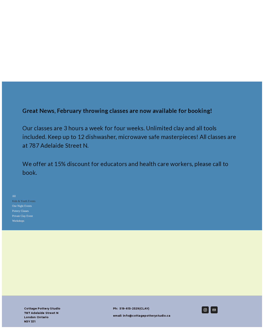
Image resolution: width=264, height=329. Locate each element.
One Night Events (22, 206)
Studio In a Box (178, 86)
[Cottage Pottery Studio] (205, 309)
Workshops (18, 220)
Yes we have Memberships (225, 86)
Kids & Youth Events (23, 201)
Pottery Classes (20, 211)
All (14, 196)
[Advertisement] (132, 27)
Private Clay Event (22, 216)
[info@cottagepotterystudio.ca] (214, 309)
